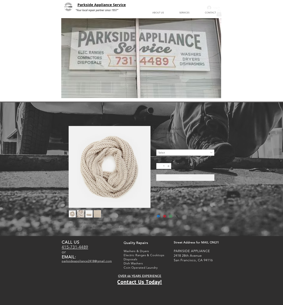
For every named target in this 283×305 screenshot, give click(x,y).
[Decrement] (159, 166)
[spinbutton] (164, 166)
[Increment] (169, 166)
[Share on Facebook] (158, 216)
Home (72, 114)
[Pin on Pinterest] (165, 216)
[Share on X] (177, 216)
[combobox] (185, 152)
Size (159, 146)
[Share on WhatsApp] (171, 216)
